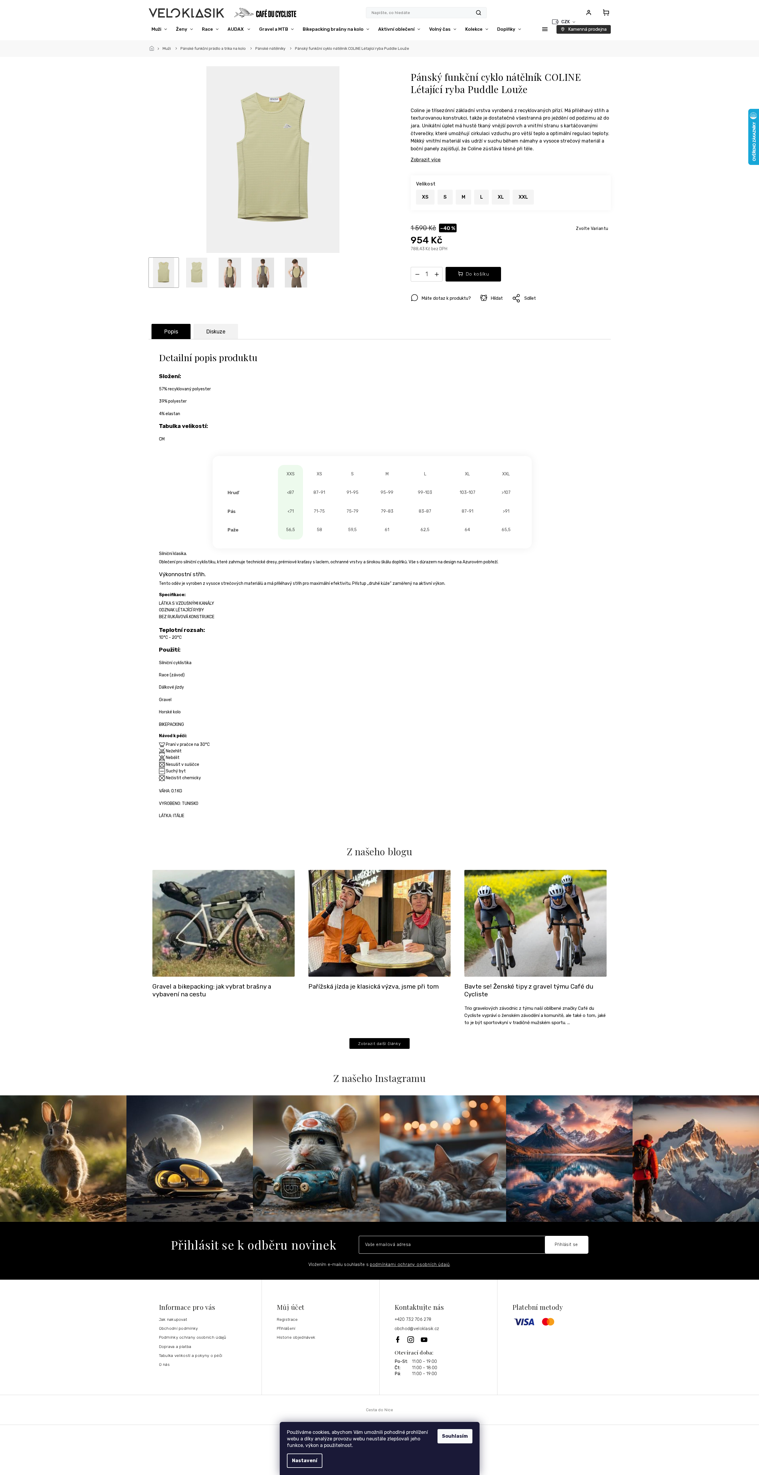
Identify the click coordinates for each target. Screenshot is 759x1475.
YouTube (424, 1339)
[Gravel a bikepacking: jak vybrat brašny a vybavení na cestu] (223, 923)
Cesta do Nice (379, 1409)
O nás (164, 1364)
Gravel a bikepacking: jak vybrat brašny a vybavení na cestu (211, 990)
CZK (566, 21)
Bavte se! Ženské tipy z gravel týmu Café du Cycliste (528, 990)
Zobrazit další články (379, 1043)
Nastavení (304, 1460)
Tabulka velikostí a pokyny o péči (190, 1355)
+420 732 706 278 (413, 1319)
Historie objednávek (296, 1337)
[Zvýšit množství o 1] (436, 275)
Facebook (398, 1339)
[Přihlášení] (588, 12)
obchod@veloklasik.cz (417, 1328)
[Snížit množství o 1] (417, 275)
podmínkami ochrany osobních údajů (410, 1264)
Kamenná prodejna (587, 29)
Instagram (411, 1339)
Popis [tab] (171, 331)
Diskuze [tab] (215, 331)
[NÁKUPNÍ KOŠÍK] (604, 12)
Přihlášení (286, 1328)
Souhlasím (455, 1436)
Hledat (478, 12)
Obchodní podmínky (178, 1328)
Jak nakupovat (173, 1319)
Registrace (287, 1319)
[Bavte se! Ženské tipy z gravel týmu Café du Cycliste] (535, 923)
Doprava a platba (175, 1346)
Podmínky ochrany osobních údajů (192, 1337)
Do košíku (477, 274)
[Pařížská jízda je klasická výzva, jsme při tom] (379, 923)
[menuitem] (159, 29)
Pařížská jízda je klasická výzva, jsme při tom (373, 986)
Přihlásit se (566, 1244)
